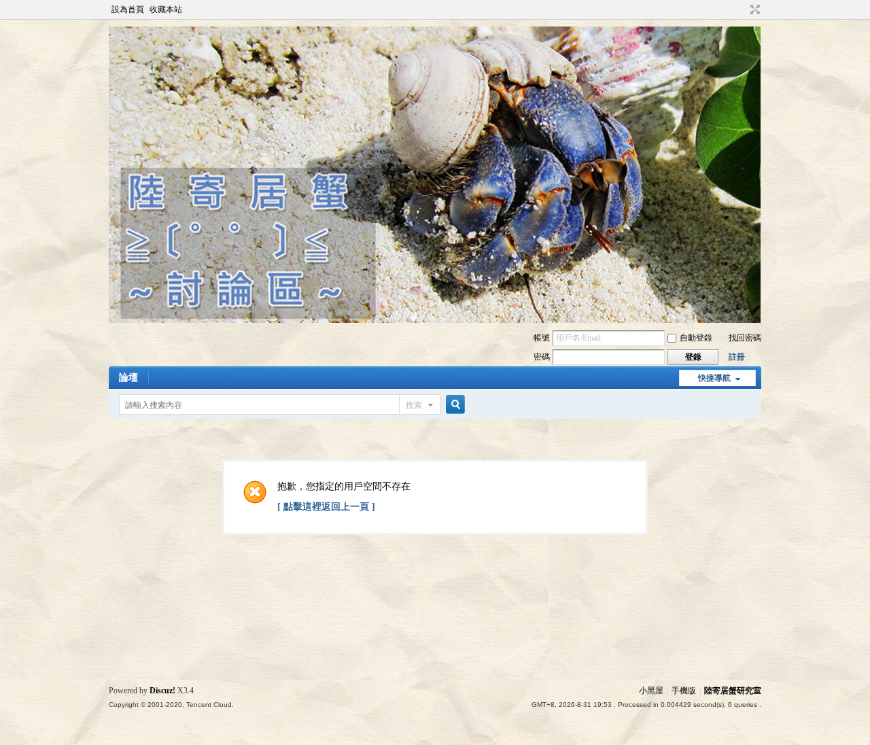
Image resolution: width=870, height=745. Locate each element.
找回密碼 (745, 338)
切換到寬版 (753, 9)
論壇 (128, 377)
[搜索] (453, 405)
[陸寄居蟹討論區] (435, 320)
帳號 (542, 338)
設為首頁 (127, 9)
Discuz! (162, 690)
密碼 (542, 357)
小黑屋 (651, 690)
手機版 (684, 690)
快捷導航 (714, 378)
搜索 (414, 405)
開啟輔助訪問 (742, 9)
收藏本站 (166, 9)
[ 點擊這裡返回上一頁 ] (326, 507)
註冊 (737, 357)
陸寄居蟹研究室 (732, 690)
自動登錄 (696, 338)
